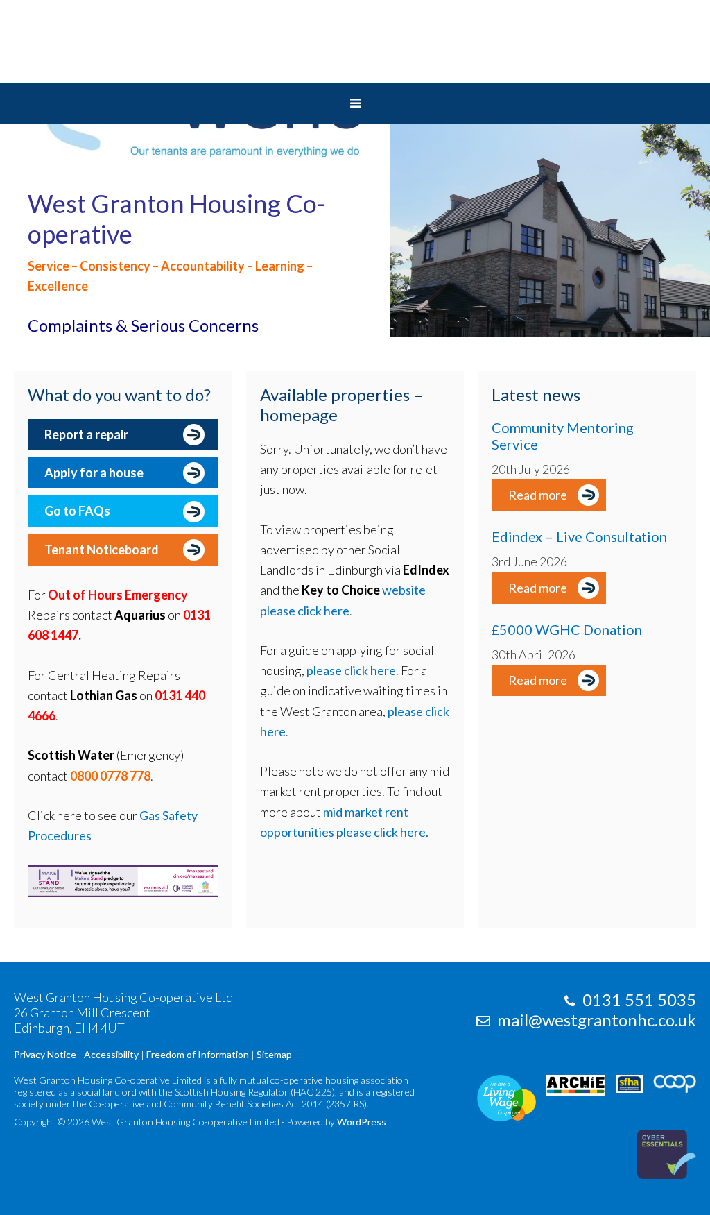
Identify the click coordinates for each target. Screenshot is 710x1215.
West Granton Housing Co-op (355, 41)
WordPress (361, 1122)
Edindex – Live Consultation (579, 536)
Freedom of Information (197, 1054)
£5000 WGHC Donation (567, 629)
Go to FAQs (77, 510)
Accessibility (111, 1054)
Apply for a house (94, 472)
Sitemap (274, 1054)
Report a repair (86, 434)
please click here (351, 670)
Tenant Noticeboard (101, 549)
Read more (537, 494)
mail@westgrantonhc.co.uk (596, 1020)
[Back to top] (670, 1175)
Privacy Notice (45, 1054)
